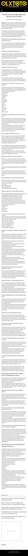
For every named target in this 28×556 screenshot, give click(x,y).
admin (20, 19)
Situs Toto (3, 544)
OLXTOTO (4, 22)
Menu (25, 10)
